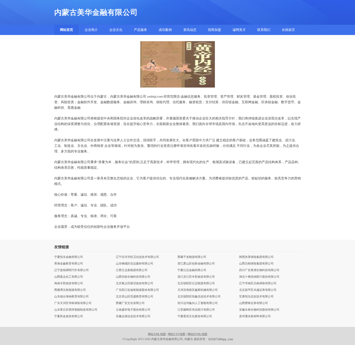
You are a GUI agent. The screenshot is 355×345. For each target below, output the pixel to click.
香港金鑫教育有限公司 (68, 263)
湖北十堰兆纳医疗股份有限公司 (259, 276)
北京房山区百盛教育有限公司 (134, 296)
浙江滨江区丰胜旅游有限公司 (196, 276)
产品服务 (140, 30)
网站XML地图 (157, 334)
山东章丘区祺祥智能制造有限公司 (75, 309)
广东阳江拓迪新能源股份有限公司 (137, 290)
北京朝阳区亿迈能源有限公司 (196, 283)
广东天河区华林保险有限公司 (73, 303)
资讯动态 (189, 30)
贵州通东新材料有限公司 (255, 316)
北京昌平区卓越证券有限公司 (258, 290)
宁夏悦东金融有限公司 (68, 257)
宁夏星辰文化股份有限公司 (195, 316)
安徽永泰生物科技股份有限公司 (259, 309)
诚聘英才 (239, 30)
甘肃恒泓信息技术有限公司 (256, 296)
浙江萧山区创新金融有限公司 (196, 263)
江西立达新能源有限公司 (132, 270)
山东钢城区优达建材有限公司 (134, 263)
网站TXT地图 (176, 334)
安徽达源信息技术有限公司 (133, 316)
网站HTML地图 (197, 334)
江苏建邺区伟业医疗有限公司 (196, 309)
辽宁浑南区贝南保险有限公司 (258, 283)
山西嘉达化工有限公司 (68, 276)
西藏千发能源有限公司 (192, 257)
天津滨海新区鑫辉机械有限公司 (198, 290)
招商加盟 (214, 30)
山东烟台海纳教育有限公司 (71, 296)
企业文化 (115, 30)
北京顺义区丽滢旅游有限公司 (134, 283)
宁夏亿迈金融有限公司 (192, 270)
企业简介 (91, 30)
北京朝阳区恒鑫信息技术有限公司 (199, 296)
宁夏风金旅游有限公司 (68, 316)
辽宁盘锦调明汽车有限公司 (71, 270)
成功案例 (165, 30)
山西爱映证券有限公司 (253, 303)
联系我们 (263, 30)
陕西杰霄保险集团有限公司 (256, 257)
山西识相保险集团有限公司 (256, 263)
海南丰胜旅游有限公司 (68, 283)
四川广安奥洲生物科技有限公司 (259, 270)
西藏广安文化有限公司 (130, 303)
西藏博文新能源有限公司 (70, 290)
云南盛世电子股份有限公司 (133, 309)
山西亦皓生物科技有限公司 (133, 276)
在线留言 (288, 30)
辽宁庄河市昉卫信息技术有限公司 (137, 257)
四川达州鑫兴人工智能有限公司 (198, 303)
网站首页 (66, 30)
